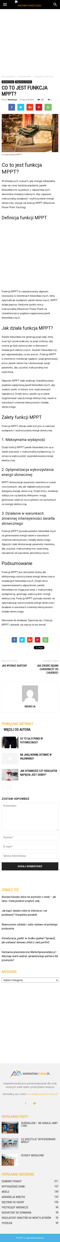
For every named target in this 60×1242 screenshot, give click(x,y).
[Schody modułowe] (10, 1160)
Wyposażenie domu (13, 1186)
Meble (5, 1191)
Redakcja (12, 99)
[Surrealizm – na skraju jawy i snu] (10, 1127)
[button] (55, 4)
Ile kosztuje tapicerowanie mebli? (38, 1141)
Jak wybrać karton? (14, 665)
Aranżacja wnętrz (13, 1197)
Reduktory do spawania (16, 1212)
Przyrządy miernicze (15, 1207)
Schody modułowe (32, 1155)
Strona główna (8, 76)
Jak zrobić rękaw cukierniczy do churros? (47, 669)
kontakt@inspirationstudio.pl (42, 1094)
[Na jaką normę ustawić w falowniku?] (10, 758)
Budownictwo (8, 82)
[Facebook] (25, 1103)
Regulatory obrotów (23, 82)
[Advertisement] (30, 41)
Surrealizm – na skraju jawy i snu (39, 1124)
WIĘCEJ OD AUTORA (17, 730)
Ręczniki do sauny (13, 1202)
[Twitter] (34, 1103)
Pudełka (7, 1223)
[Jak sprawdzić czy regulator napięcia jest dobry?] (10, 775)
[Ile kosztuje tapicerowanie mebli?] (10, 1144)
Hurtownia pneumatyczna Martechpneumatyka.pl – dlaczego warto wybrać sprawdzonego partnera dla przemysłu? (30, 956)
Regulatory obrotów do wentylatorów (26, 1217)
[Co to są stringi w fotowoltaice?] (10, 742)
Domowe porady (12, 1181)
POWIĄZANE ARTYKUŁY (17, 724)
